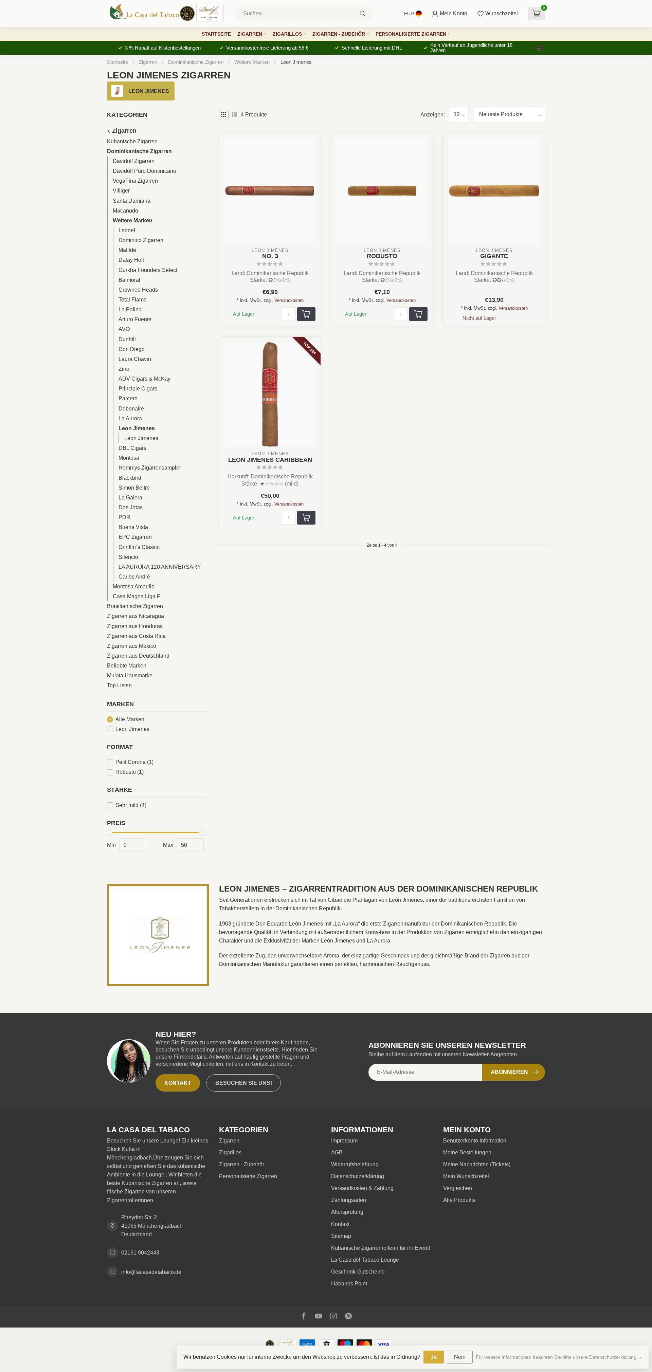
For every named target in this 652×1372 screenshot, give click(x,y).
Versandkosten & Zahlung (362, 1188)
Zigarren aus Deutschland (138, 656)
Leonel (127, 231)
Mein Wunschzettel (466, 1176)
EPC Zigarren (135, 537)
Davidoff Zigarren (134, 161)
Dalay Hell (131, 260)
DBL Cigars (132, 448)
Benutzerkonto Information (474, 1141)
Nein (460, 1357)
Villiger (121, 191)
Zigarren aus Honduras (135, 626)
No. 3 (270, 256)
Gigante (494, 256)
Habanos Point (349, 1283)
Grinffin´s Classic (139, 547)
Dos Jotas (131, 507)
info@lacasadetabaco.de (151, 1272)
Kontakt (177, 1083)
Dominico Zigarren (141, 240)
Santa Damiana (131, 201)
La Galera (130, 497)
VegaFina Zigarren (135, 181)
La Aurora (130, 418)
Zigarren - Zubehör (338, 34)
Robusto (129, 772)
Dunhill (127, 339)
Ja (434, 1357)
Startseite (216, 34)
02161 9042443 (140, 1253)
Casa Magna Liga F (136, 597)
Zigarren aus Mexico (131, 646)
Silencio (128, 557)
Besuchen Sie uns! (243, 1083)
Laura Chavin (135, 359)
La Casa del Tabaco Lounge (365, 1260)
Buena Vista (133, 527)
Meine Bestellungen (467, 1152)
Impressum (344, 1141)
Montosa (129, 458)
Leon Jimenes (296, 62)
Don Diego (132, 349)
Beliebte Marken (126, 666)
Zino (124, 369)
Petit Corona (134, 762)
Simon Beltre (134, 488)
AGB (337, 1152)
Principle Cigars (138, 389)
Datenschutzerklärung (357, 1176)
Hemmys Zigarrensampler (150, 468)
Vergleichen (457, 1188)
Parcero (128, 399)
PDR (124, 517)
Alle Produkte (459, 1200)
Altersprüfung (347, 1212)
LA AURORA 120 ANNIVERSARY (160, 567)
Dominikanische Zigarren (195, 62)
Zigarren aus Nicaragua (135, 616)
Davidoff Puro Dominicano (144, 171)
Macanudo (125, 211)
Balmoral (129, 280)
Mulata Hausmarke (129, 676)
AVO (124, 329)
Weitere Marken (252, 62)
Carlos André (134, 577)
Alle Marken (129, 719)
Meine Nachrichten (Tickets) (476, 1164)
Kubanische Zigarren (132, 141)
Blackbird (130, 478)
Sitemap (341, 1236)
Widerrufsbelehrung (355, 1164)
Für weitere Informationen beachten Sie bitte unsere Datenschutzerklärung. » (559, 1357)
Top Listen (119, 686)
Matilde (127, 250)
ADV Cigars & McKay (144, 379)
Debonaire (131, 408)
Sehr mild (130, 805)
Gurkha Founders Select (148, 270)
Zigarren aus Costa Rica (136, 636)
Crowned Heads (138, 290)
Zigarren (249, 34)
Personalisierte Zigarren (411, 34)
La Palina (130, 310)
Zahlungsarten (348, 1200)
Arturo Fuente (135, 320)
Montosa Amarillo (134, 587)
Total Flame (133, 300)
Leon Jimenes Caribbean (270, 459)
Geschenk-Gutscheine (358, 1272)
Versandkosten (289, 300)
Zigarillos (287, 34)
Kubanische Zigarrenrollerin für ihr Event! (380, 1248)
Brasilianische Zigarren (135, 606)
